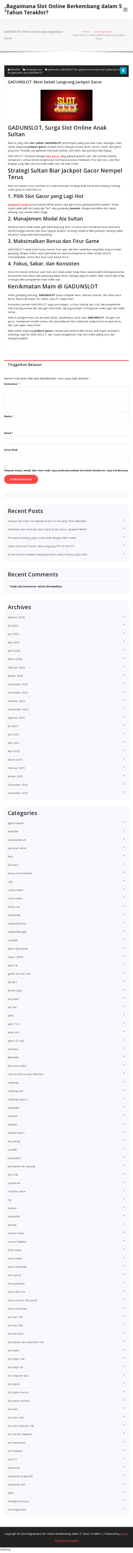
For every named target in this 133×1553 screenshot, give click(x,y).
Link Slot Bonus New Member (26, 1074)
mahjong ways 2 (18, 1099)
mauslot (12, 1116)
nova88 (12, 1149)
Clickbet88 (14, 915)
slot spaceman (17, 1442)
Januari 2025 (15, 776)
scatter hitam (16, 1233)
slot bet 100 (15, 1317)
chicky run (14, 906)
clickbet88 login (17, 931)
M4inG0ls (14, 69)
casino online (15, 890)
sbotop (12, 1225)
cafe (10, 881)
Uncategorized (103, 31)
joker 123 (14, 1024)
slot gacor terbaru (19, 1400)
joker (11, 1015)
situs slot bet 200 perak (22, 1300)
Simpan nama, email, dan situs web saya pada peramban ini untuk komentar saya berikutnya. (66, 470)
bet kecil (13, 865)
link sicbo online (17, 1065)
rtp (10, 1199)
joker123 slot (16, 1040)
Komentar (12, 384)
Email (8, 433)
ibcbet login (15, 990)
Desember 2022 (18, 793)
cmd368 (13, 940)
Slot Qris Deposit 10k (21, 1425)
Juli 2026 (13, 625)
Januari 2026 (15, 675)
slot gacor (14, 1384)
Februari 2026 (16, 667)
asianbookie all (16, 840)
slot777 (12, 1459)
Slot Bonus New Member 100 (26, 1342)
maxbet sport (16, 1132)
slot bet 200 (15, 1325)
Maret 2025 (15, 759)
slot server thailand (20, 1434)
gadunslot (53, 69)
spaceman (14, 1467)
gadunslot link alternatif (92, 69)
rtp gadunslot (15, 72)
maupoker (14, 1107)
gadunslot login (114, 69)
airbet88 (13, 831)
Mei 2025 (13, 743)
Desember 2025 (18, 684)
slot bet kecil (15, 1333)
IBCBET (12, 982)
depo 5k (13, 965)
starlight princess (18, 1501)
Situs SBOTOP (16, 1291)
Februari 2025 (16, 768)
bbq (10, 856)
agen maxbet (16, 823)
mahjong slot (16, 1091)
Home (85, 31)
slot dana (13, 1350)
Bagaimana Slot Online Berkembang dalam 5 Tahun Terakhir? (64, 9)
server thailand (17, 1241)
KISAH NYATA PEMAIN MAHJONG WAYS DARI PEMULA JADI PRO (47, 554)
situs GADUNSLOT (33, 72)
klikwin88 (13, 1057)
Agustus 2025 (16, 717)
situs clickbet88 (17, 1266)
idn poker (13, 999)
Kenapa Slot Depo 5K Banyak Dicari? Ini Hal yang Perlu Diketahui (47, 521)
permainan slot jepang (21, 1166)
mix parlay (14, 1141)
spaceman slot (17, 1484)
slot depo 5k (15, 1367)
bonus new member (20, 873)
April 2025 (14, 751)
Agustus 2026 (16, 617)
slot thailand (15, 1451)
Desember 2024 (18, 784)
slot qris (13, 1409)
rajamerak (14, 1183)
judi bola (13, 1049)
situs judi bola (16, 1283)
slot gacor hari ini (18, 1392)
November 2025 (18, 692)
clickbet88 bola (17, 923)
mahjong (13, 1082)
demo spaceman (18, 948)
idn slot (12, 1007)
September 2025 (18, 709)
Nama (9, 416)
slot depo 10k (16, 1359)
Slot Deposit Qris (18, 1375)
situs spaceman (17, 1308)
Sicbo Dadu (14, 1250)
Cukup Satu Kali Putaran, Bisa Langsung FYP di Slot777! (41, 546)
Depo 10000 (15, 957)
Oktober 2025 (16, 701)
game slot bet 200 (19, 973)
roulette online (17, 1191)
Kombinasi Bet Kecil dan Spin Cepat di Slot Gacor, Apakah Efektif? (47, 529)
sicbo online (15, 1258)
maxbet (12, 1124)
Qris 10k (13, 1174)
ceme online (15, 898)
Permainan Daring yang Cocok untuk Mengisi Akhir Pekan (42, 537)
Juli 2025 (13, 726)
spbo (11, 1492)
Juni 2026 (13, 634)
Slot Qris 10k (16, 1417)
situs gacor (14, 1275)
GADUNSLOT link (69, 69)
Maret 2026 (15, 659)
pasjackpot (14, 1158)
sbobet (12, 1208)
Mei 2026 (13, 642)
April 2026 (14, 650)
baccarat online (17, 848)
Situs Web (11, 449)
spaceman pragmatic (20, 1476)
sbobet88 (14, 1216)
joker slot (13, 1032)
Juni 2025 (13, 734)
